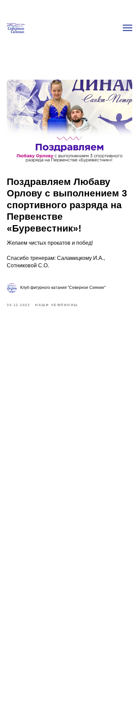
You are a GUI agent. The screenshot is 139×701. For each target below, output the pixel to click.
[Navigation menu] (127, 3)
